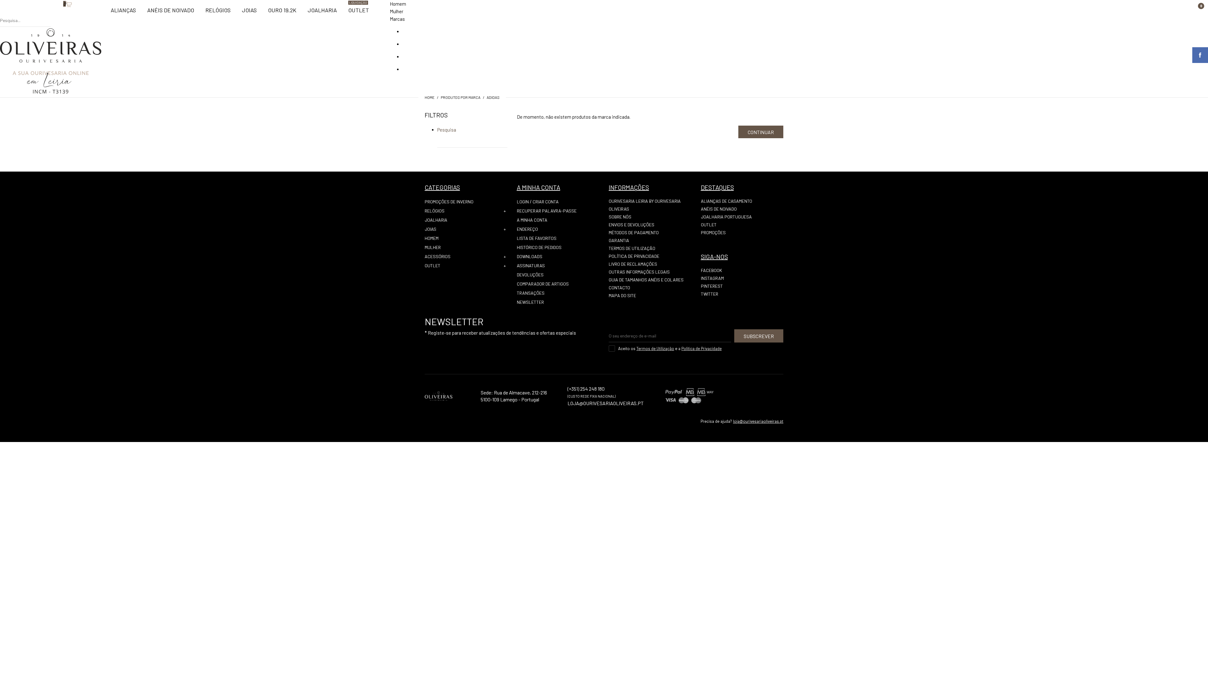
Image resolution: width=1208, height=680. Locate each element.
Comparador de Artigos (543, 283)
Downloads (529, 256)
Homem (398, 4)
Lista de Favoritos (536, 238)
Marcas (397, 19)
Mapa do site (622, 295)
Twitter (709, 294)
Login (523, 201)
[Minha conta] (54, 14)
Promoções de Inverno (449, 201)
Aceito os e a (670, 348)
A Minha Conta (532, 220)
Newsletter (530, 302)
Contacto (619, 287)
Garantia (619, 240)
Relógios (435, 210)
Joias (430, 229)
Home (429, 97)
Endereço (527, 229)
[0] (60, 14)
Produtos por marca (460, 97)
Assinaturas (531, 265)
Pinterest (712, 286)
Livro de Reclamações (633, 264)
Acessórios (437, 256)
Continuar (761, 132)
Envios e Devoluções (631, 224)
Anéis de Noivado (719, 209)
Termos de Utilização (632, 248)
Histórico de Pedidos (539, 247)
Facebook (711, 270)
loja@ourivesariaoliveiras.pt (758, 421)
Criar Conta (546, 201)
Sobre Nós (620, 216)
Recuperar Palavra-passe (547, 210)
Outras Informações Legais (639, 272)
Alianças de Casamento (726, 201)
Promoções (713, 232)
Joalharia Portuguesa (726, 216)
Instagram (712, 278)
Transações (531, 293)
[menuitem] (123, 13)
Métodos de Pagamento (634, 232)
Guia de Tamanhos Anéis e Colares (646, 279)
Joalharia (436, 220)
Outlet (432, 265)
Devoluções (530, 274)
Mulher (396, 11)
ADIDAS (493, 97)
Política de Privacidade (634, 256)
